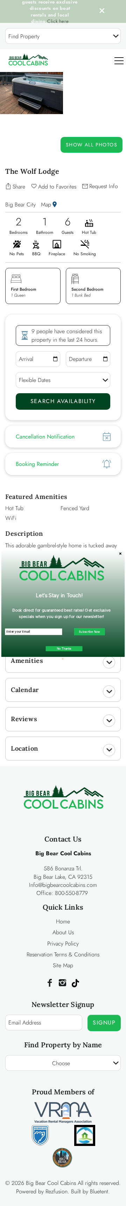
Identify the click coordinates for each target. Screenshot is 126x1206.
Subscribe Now (89, 631)
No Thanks (64, 648)
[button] (59, 595)
